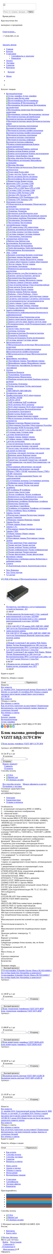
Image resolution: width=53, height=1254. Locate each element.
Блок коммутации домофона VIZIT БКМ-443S (21, 1044)
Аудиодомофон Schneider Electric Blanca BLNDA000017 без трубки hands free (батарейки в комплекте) (25, 976)
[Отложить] (2, 1004)
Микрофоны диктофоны (17, 358)
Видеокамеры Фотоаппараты (19, 243)
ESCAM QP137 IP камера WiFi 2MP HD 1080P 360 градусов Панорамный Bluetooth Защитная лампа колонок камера (28, 635)
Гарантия (10, 65)
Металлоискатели (14, 342)
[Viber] (8, 726)
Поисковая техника (14, 202)
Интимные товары (14, 556)
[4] (8, 751)
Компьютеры (12, 326)
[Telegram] (13, 726)
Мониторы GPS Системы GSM (20, 183)
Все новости (6, 687)
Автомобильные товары (16, 225)
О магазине (11, 54)
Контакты (10, 67)
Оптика (9, 370)
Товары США (12, 531)
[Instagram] (7, 1206)
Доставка (10, 63)
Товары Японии (13, 536)
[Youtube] (7, 1204)
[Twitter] (7, 1202)
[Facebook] (7, 1197)
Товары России (13, 522)
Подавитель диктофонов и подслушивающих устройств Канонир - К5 (26, 608)
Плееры (9, 388)
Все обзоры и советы (10, 703)
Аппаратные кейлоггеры (17, 239)
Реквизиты (16, 58)
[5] (10, 751)
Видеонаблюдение (14, 94)
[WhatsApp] (11, 726)
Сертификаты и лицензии (22, 56)
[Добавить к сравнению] (2, 1001)
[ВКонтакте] (2, 726)
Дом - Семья (11, 252)
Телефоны (10, 487)
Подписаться (31, 682)
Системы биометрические (17, 434)
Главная (9, 49)
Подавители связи (14, 393)
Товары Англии (13, 513)
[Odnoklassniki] (7, 1199)
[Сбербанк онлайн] (15, 780)
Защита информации (15, 310)
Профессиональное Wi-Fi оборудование (23, 395)
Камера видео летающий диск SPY (21, 666)
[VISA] (9, 775)
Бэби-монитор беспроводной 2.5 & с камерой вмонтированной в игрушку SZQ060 (26, 620)
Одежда (9, 563)
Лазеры (9, 540)
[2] (4, 751)
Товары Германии (14, 517)
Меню (9, 76)
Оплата (9, 61)
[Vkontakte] (7, 1195)
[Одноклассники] (5, 726)
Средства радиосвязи (15, 441)
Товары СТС (11, 527)
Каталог (9, 51)
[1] (2, 751)
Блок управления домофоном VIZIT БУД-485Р (21, 1011)
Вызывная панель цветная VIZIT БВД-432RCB (21, 1078)
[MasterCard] (12, 777)
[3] (6, 751)
